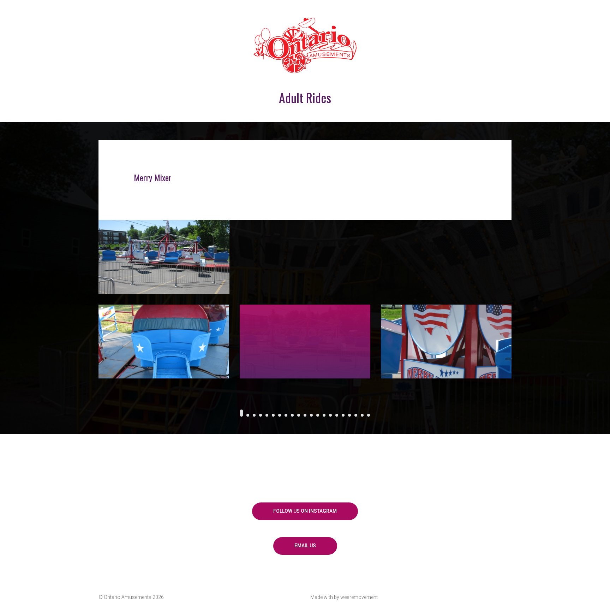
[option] (305, 217)
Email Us (305, 545)
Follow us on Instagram (305, 511)
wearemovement (359, 597)
